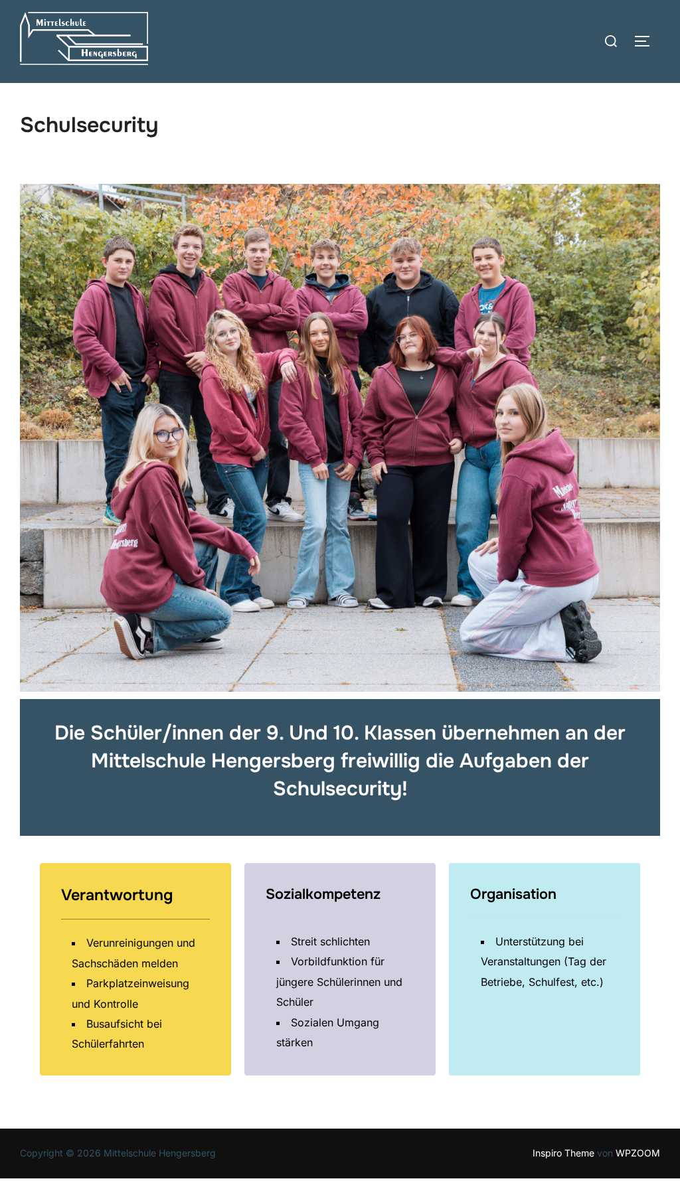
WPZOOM (638, 1152)
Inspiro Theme (563, 1152)
